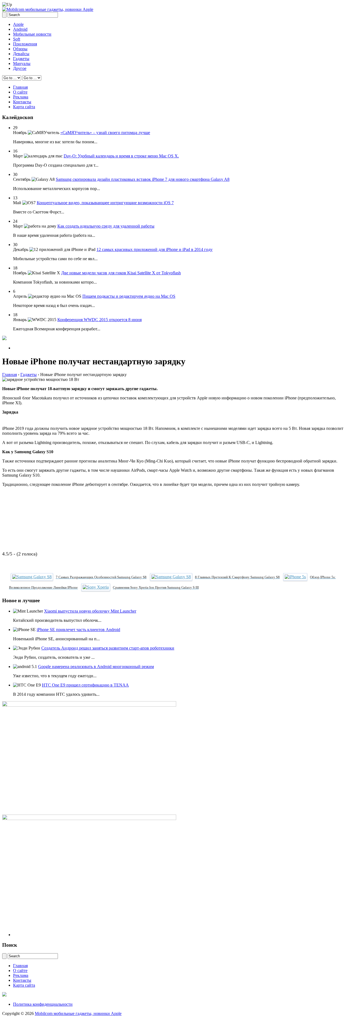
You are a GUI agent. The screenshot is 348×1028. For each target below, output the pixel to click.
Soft (16, 39)
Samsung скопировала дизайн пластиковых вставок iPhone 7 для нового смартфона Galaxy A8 (142, 179)
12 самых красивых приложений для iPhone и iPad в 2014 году (155, 249)
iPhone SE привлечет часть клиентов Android (78, 629)
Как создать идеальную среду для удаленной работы (105, 226)
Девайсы (21, 53)
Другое (19, 68)
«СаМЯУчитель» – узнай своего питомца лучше (105, 132)
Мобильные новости (32, 34)
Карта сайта (24, 106)
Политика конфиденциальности (43, 1004)
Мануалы (21, 63)
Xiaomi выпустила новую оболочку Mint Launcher (90, 611)
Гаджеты (21, 58)
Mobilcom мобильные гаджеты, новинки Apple (78, 1013)
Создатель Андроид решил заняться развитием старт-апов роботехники (107, 648)
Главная (20, 87)
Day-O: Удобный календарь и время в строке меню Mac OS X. (121, 156)
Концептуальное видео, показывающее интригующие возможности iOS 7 (105, 202)
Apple (18, 24)
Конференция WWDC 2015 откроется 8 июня (99, 319)
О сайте (20, 92)
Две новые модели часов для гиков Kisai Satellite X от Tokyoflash (121, 273)
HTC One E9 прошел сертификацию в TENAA (85, 685)
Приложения (25, 44)
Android (20, 29)
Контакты (22, 102)
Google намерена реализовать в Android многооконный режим (96, 666)
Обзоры (20, 48)
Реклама (20, 97)
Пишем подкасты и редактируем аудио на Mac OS (128, 296)
